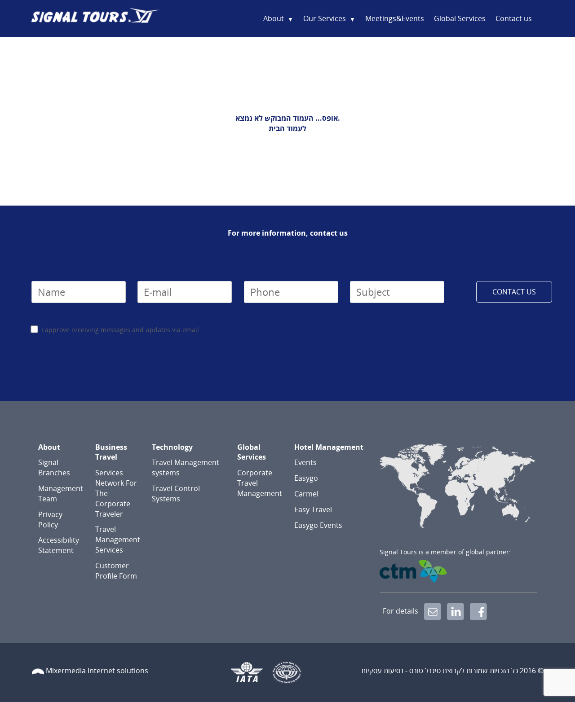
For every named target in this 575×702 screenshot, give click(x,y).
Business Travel (111, 452)
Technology (172, 447)
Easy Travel (313, 509)
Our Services (324, 18)
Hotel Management (328, 447)
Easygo (306, 478)
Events (305, 462)
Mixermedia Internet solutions (97, 671)
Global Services (460, 18)
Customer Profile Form (116, 571)
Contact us (513, 18)
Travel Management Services (117, 539)
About (273, 18)
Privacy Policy (50, 519)
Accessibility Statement (58, 545)
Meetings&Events (394, 18)
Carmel (306, 494)
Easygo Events (318, 525)
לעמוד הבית (287, 128)
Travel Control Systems (176, 493)
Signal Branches (54, 467)
